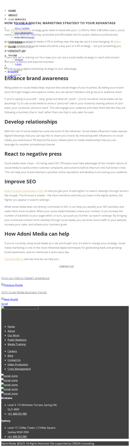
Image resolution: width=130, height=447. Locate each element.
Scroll (4, 304)
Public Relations (17, 340)
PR (79, 30)
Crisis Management (19, 369)
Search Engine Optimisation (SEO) (24, 191)
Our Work (13, 335)
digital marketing (21, 30)
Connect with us (13, 259)
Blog (10, 355)
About (13, 14)
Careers (12, 351)
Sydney (18, 64)
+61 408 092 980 (17, 414)
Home (12, 10)
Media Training (21, 37)
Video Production (18, 364)
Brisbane (13, 71)
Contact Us (14, 360)
